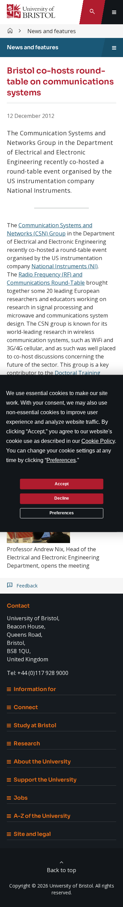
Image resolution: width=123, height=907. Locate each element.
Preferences (62, 513)
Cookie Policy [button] (98, 441)
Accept (62, 483)
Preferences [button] (61, 460)
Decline (61, 498)
